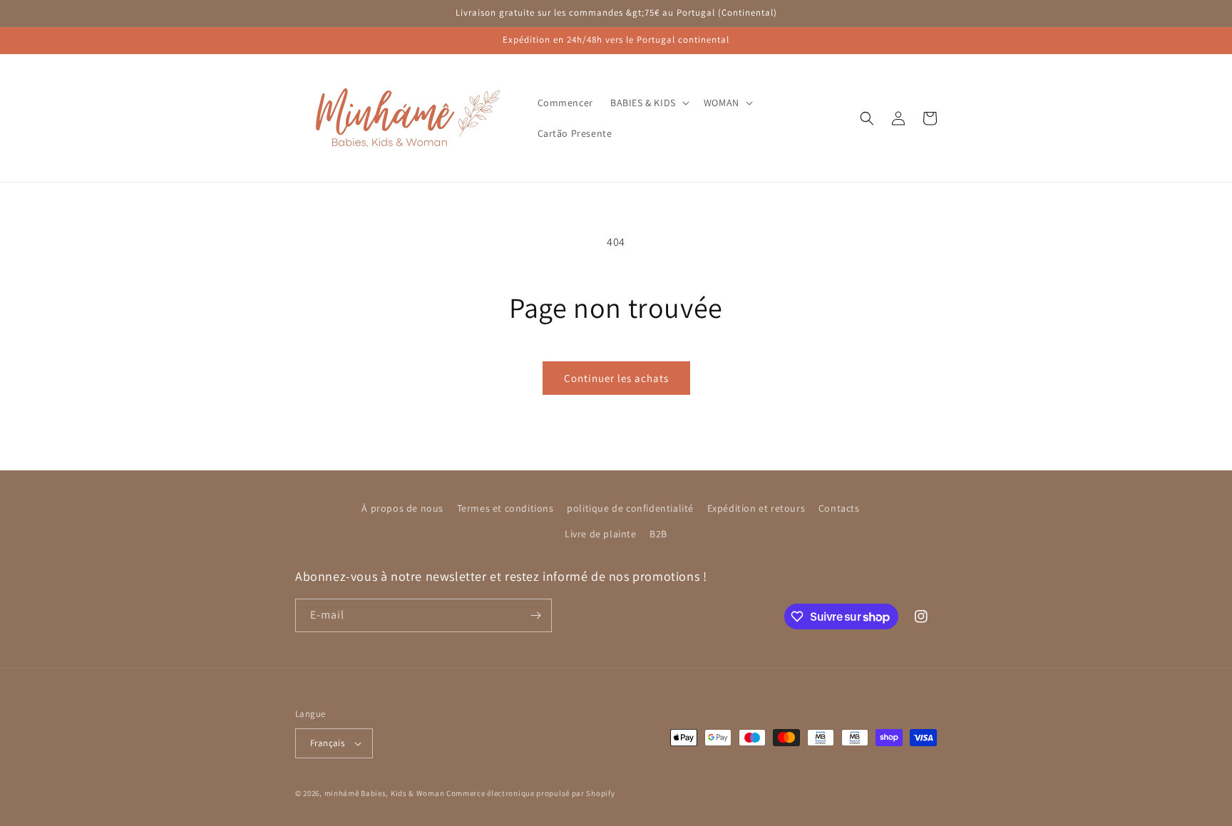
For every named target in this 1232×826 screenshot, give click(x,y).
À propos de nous (402, 508)
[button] (648, 103)
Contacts (839, 508)
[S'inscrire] (535, 615)
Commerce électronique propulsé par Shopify (530, 793)
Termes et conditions (505, 508)
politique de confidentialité (630, 508)
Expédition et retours (756, 508)
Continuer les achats (616, 378)
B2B (658, 533)
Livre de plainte (601, 533)
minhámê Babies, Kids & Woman (384, 793)
